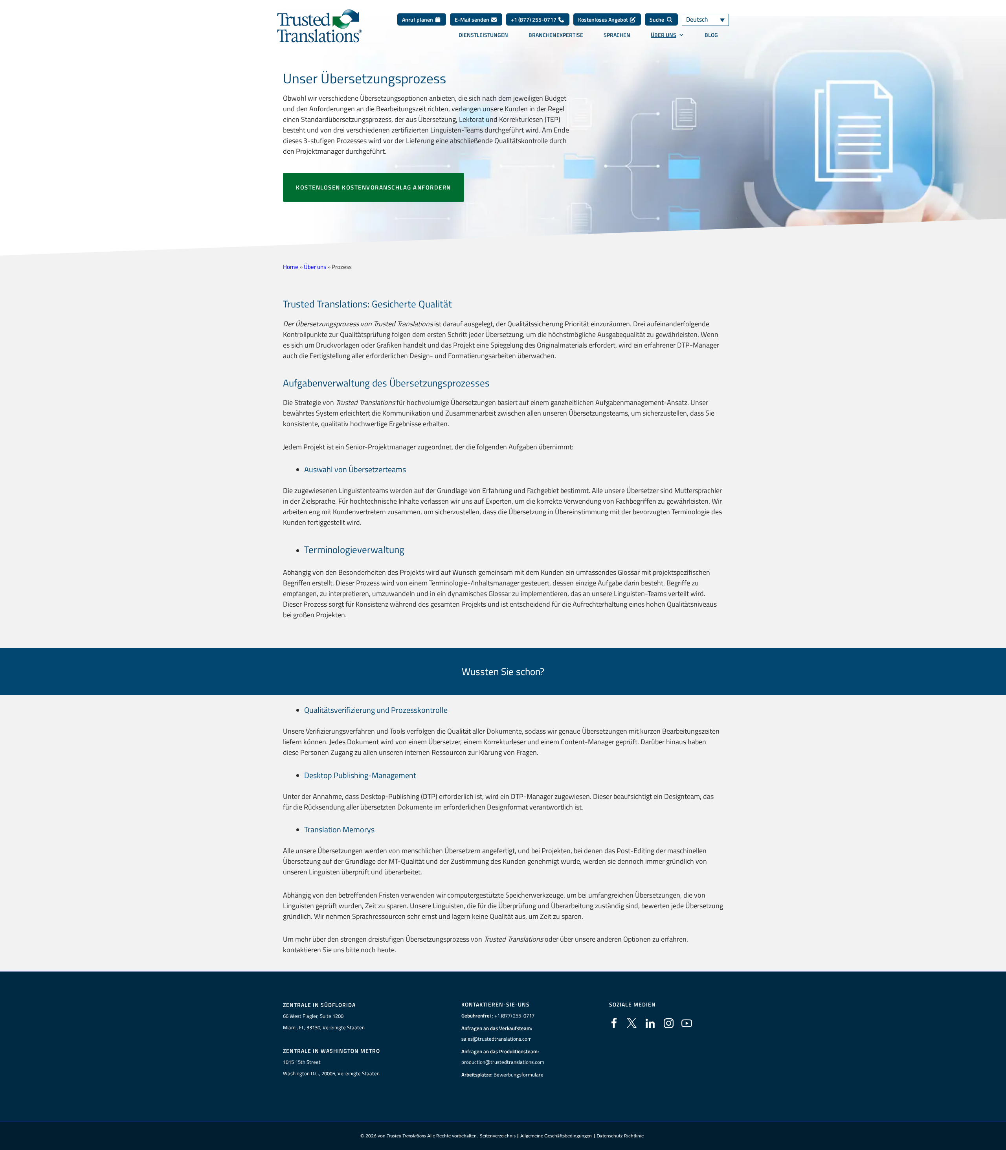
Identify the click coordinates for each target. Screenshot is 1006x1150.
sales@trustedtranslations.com (496, 1039)
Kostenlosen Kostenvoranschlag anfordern (373, 187)
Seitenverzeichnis (498, 1135)
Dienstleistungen (483, 35)
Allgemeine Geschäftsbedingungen (556, 1135)
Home (290, 266)
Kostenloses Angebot (603, 19)
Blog (711, 35)
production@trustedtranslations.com (502, 1062)
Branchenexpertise (556, 35)
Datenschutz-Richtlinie (620, 1135)
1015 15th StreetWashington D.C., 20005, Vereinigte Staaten (331, 1067)
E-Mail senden (472, 19)
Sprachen (617, 35)
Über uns (663, 35)
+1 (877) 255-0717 (534, 19)
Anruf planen (418, 19)
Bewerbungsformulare (518, 1074)
